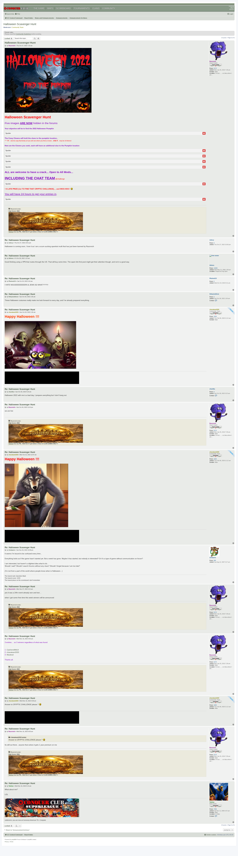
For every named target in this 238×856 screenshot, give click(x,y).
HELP (232, 8)
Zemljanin (212, 557)
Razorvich (212, 61)
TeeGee (11, 231)
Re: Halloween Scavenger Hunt (20, 240)
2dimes (211, 265)
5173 (215, 68)
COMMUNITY (108, 8)
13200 (215, 268)
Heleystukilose (214, 294)
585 (215, 560)
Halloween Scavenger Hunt (19, 24)
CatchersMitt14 (13, 650)
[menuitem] (17, 14)
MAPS (50, 8)
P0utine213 (213, 278)
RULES (231, 9)
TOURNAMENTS (81, 8)
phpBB (14, 839)
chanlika (212, 389)
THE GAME (38, 8)
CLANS (95, 8)
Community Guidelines (23, 34)
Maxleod (10, 655)
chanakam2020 (214, 309)
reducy (211, 240)
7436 (215, 809)
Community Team (17, 27)
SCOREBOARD (63, 8)
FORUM (231, 6)
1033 (215, 316)
